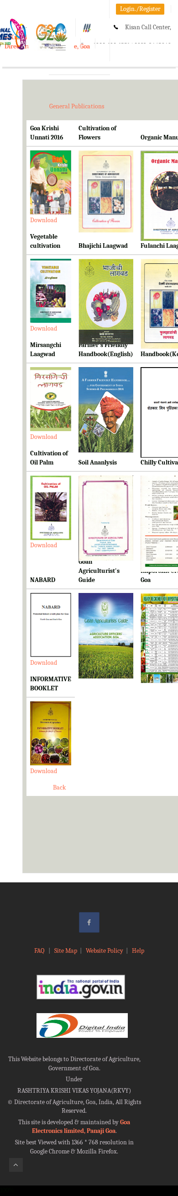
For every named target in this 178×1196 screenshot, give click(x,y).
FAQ (40, 951)
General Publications (76, 106)
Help (138, 951)
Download (43, 220)
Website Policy (104, 951)
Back (59, 787)
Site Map (65, 951)
